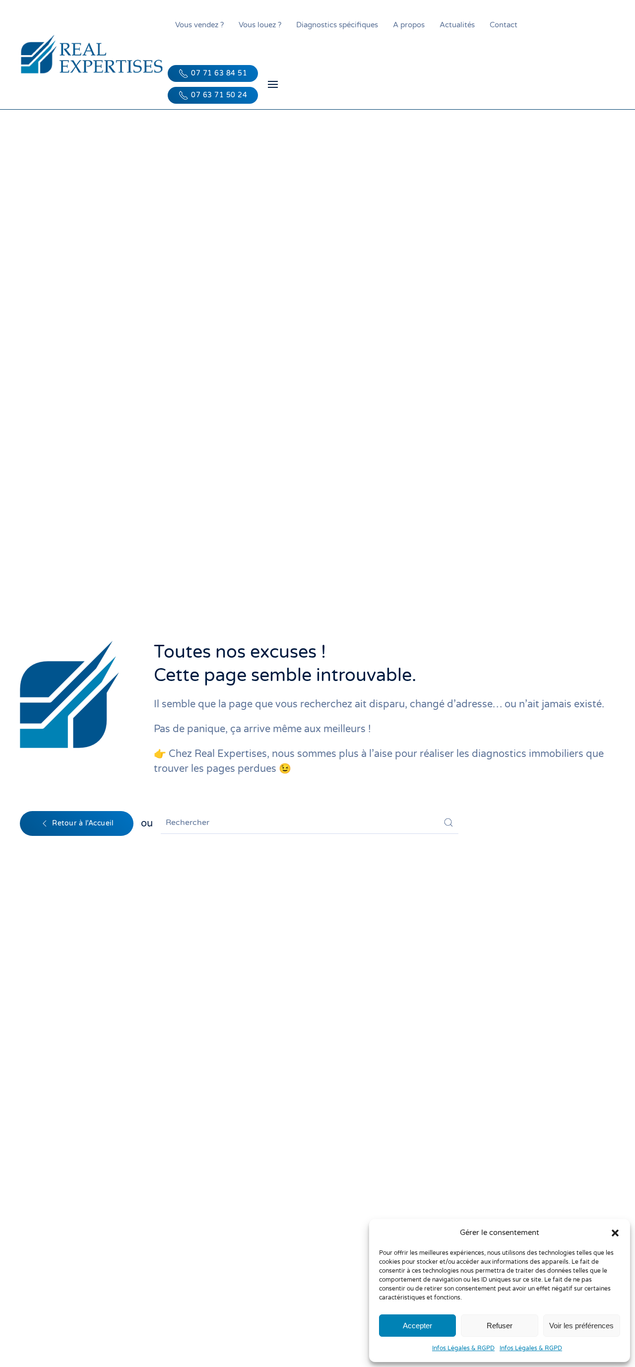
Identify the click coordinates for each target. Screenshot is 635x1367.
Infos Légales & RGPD (463, 1348)
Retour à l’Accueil (82, 823)
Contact (503, 24)
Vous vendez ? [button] (199, 24)
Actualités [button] (457, 24)
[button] (615, 1232)
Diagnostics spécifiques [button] (337, 24)
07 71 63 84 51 (219, 73)
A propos (409, 24)
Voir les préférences (581, 1325)
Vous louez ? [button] (260, 24)
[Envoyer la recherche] (448, 822)
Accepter (417, 1325)
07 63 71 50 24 (219, 95)
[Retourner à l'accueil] (94, 54)
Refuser (499, 1325)
